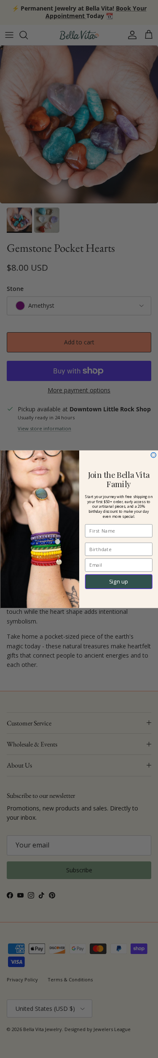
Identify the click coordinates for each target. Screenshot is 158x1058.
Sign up (118, 581)
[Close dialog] (153, 455)
